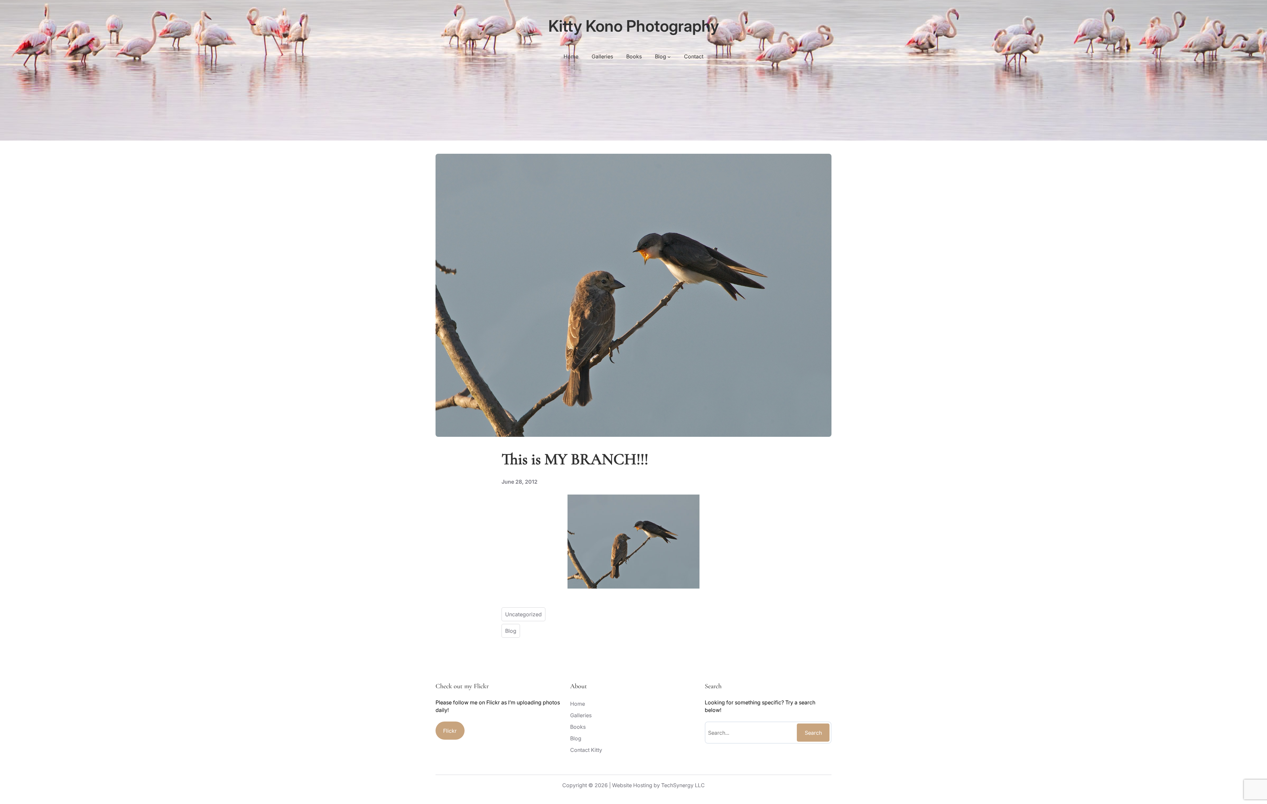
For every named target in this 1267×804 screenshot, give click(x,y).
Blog (510, 630)
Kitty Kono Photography (633, 26)
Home (571, 56)
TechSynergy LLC (683, 785)
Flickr (450, 730)
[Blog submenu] (669, 56)
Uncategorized (523, 614)
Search (813, 732)
